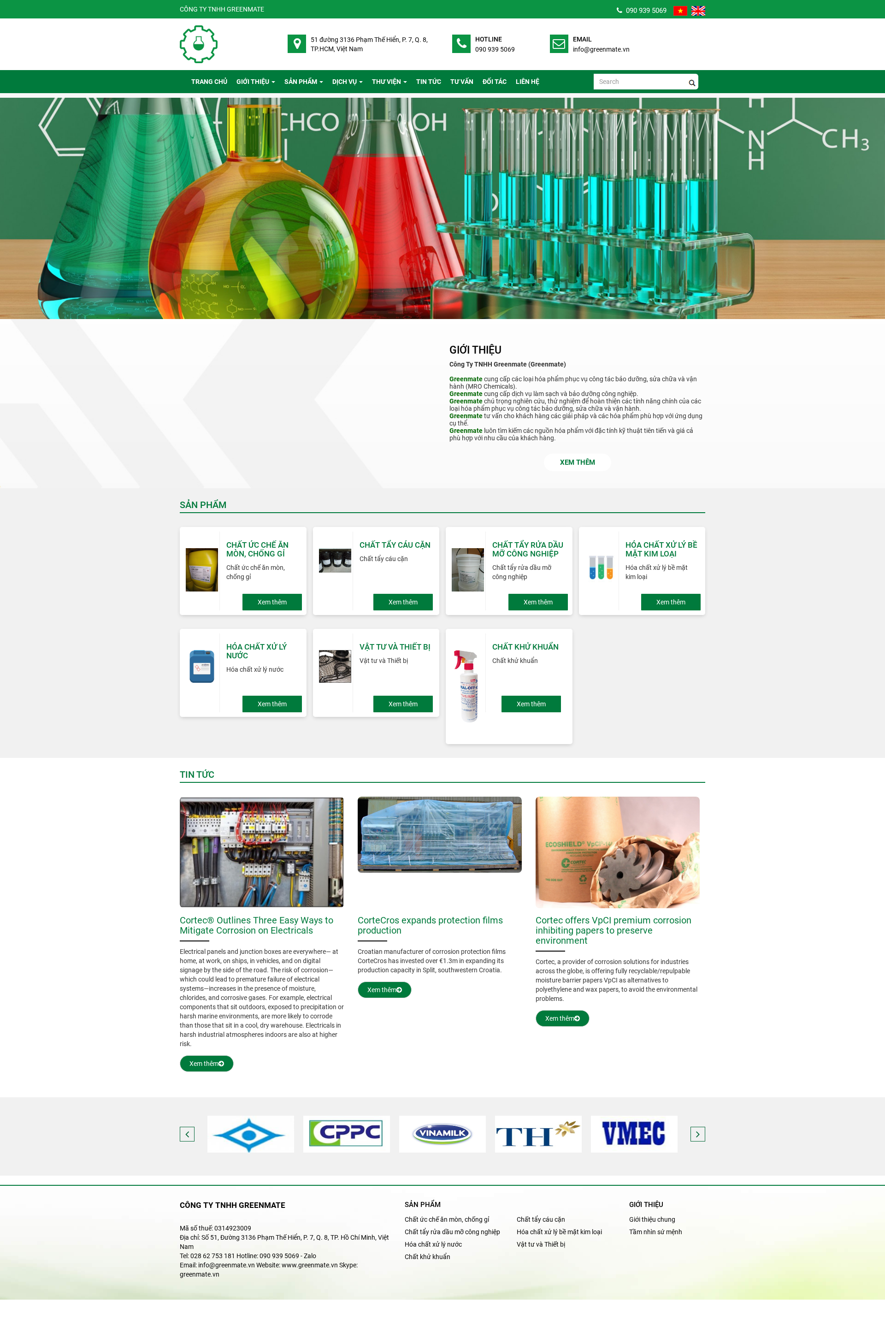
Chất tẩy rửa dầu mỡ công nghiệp (452, 1232)
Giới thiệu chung (652, 1219)
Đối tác (495, 81)
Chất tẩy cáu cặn (541, 1219)
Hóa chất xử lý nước (433, 1244)
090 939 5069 (644, 10)
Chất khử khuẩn (427, 1256)
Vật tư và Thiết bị (541, 1244)
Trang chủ (209, 81)
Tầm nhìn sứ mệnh (655, 1232)
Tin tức (428, 81)
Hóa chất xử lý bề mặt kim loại (559, 1232)
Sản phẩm (300, 81)
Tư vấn (461, 81)
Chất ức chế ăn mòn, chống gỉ (447, 1219)
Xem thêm (577, 462)
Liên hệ (527, 81)
